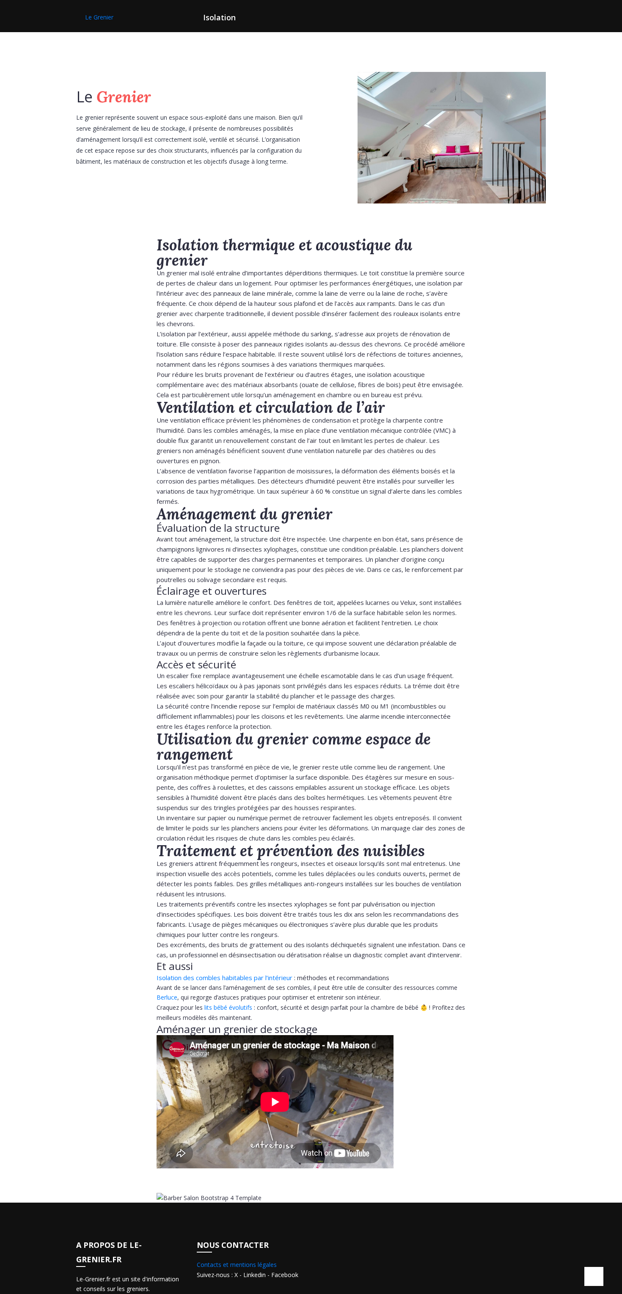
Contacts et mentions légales (237, 1265)
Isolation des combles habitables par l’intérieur (224, 977)
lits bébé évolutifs (228, 1007)
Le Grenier (99, 17)
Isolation (219, 17)
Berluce (167, 997)
